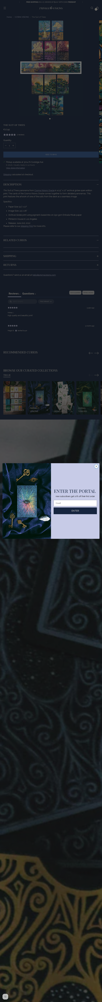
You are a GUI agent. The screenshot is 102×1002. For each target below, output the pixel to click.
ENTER (75, 510)
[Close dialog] (96, 466)
